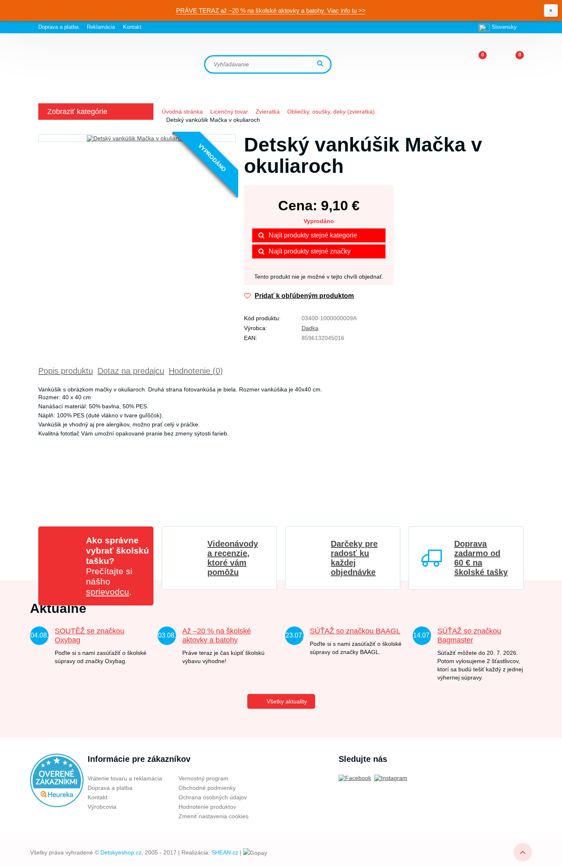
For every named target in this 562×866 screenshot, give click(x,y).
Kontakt (132, 27)
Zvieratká (267, 111)
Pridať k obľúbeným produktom (304, 295)
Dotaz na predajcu (131, 370)
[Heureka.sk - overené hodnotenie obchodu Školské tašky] (57, 780)
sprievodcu (107, 591)
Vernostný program (203, 778)
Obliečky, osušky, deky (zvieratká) (331, 111)
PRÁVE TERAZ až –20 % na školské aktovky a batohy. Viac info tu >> (271, 10)
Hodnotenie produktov (207, 806)
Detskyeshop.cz (121, 852)
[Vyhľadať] (321, 64)
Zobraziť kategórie (77, 111)
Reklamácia (101, 27)
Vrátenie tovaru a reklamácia (125, 778)
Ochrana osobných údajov (213, 797)
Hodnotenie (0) (196, 370)
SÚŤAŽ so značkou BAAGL (355, 631)
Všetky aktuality (287, 701)
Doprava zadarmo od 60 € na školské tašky (481, 558)
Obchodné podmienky (207, 788)
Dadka (310, 328)
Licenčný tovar (229, 111)
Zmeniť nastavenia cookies (213, 816)
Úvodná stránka (182, 111)
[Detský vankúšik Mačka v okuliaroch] (137, 138)
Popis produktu (65, 370)
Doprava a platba (58, 27)
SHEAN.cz (224, 852)
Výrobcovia (102, 806)
